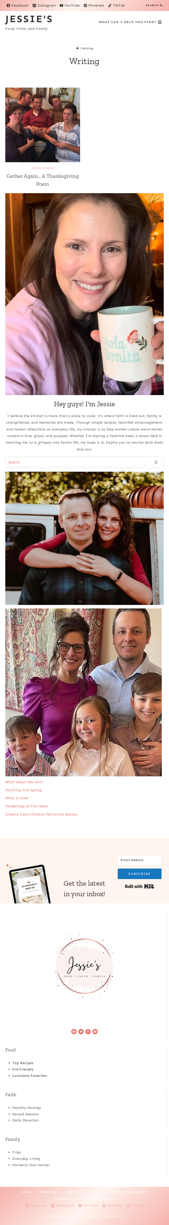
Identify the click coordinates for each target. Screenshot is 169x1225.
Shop (95, 1192)
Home (27, 1192)
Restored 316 (115, 1216)
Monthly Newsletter (127, 1192)
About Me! (49, 1192)
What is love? (17, 798)
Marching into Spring (23, 790)
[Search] (156, 462)
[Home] (77, 48)
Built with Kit (139, 886)
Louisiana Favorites (29, 1076)
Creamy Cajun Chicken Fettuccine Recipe (41, 814)
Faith (36, 168)
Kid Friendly (22, 1069)
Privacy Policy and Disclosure (84, 1198)
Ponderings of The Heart (26, 806)
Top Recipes (23, 1063)
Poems (48, 168)
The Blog (74, 1192)
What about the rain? (24, 782)
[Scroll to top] (158, 1208)
